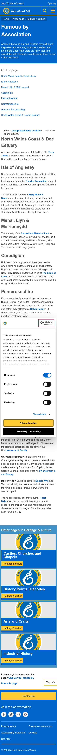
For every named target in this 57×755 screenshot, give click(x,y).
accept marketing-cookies (26, 130)
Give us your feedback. (21, 677)
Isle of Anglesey (9, 81)
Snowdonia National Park (35, 233)
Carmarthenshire (10, 103)
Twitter (11, 714)
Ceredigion (7, 92)
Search (45, 10)
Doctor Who (42, 480)
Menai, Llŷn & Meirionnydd (15, 87)
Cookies (32, 732)
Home (6, 19)
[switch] (47, 384)
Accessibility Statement (13, 732)
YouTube (25, 714)
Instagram (18, 714)
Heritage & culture (35, 19)
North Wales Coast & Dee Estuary (18, 76)
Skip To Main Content (12, 3)
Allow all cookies (28, 423)
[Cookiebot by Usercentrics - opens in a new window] (46, 323)
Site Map (5, 738)
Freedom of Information (40, 726)
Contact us (29, 696)
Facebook (3, 714)
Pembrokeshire (9, 98)
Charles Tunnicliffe (36, 181)
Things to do (17, 19)
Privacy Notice (8, 726)
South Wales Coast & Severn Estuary (20, 115)
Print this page (9, 683)
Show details (39, 414)
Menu (53, 10)
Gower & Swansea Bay (13, 109)
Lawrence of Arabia (16, 450)
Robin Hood (37, 309)
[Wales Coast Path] (5, 11)
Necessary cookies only (29, 431)
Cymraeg (52, 3)
